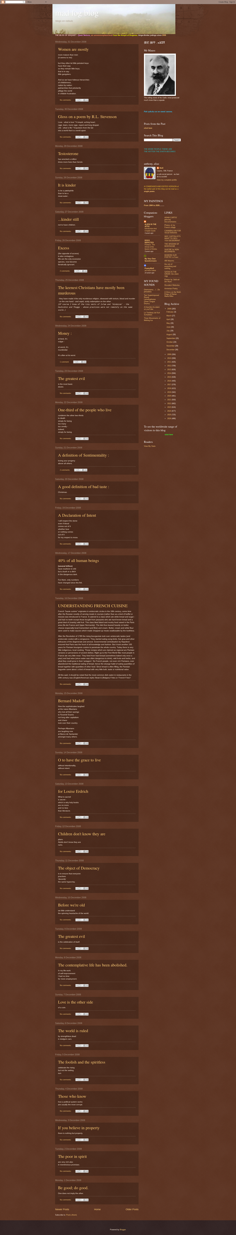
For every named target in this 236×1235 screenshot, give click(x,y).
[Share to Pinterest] (87, 100)
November (170, 346)
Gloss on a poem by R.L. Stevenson (87, 116)
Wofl (161, 168)
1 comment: (65, 362)
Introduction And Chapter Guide (151, 230)
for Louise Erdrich (73, 791)
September (171, 338)
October (169, 342)
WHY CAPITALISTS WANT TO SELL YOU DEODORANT (172, 238)
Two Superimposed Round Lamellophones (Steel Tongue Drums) (151, 299)
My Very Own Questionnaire (151, 260)
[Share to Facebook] (84, 100)
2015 (169, 377)
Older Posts (132, 1209)
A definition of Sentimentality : (83, 455)
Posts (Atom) (71, 1215)
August (169, 334)
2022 (169, 403)
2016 (169, 381)
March (169, 316)
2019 (169, 392)
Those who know (72, 1096)
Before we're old (71, 905)
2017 (169, 384)
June (168, 327)
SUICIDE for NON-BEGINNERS (171, 251)
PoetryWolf (149, 268)
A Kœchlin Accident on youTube (152, 308)
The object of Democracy (79, 868)
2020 (169, 396)
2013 (169, 369)
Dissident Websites (172, 285)
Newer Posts (62, 1209)
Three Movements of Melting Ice (152, 319)
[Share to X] (82, 100)
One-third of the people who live (84, 409)
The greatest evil (71, 378)
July (168, 331)
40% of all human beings (78, 560)
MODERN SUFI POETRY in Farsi (171, 256)
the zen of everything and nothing (170, 266)
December (170, 350)
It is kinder (67, 185)
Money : (65, 333)
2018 (169, 388)
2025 (169, 415)
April (168, 319)
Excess (63, 247)
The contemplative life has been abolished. (92, 965)
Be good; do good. (73, 1187)
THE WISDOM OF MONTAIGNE (171, 245)
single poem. (149, 191)
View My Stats (150, 446)
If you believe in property (79, 1127)
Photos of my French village (169, 226)
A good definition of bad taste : (83, 486)
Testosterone (68, 153)
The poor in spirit (72, 1156)
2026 (169, 418)
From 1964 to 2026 (151, 205)
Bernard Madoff (71, 700)
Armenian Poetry (171, 289)
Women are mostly (73, 49)
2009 (169, 354)
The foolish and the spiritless (81, 1062)
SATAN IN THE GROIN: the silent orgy (171, 274)
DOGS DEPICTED (149, 241)
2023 (169, 407)
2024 (169, 411)
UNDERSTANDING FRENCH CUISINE (93, 605)
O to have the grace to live (79, 759)
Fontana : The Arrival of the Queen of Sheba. (151, 247)
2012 (169, 366)
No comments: (66, 100)
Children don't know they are (81, 833)
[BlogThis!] (79, 100)
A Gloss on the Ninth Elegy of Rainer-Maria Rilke (172, 294)
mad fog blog (77, 12)
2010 (169, 358)
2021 (169, 400)
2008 (164, 35)
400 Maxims (169, 261)
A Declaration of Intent (77, 515)
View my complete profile (167, 180)
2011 (169, 362)
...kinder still (68, 219)
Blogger (123, 1230)
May (168, 323)
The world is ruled (73, 1030)
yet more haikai (150, 270)
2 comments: (65, 271)
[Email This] (76, 100)
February (170, 312)
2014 (169, 373)
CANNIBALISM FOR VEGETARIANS (172, 232)
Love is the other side (75, 1002)
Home (97, 1209)
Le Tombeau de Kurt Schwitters (152, 314)
